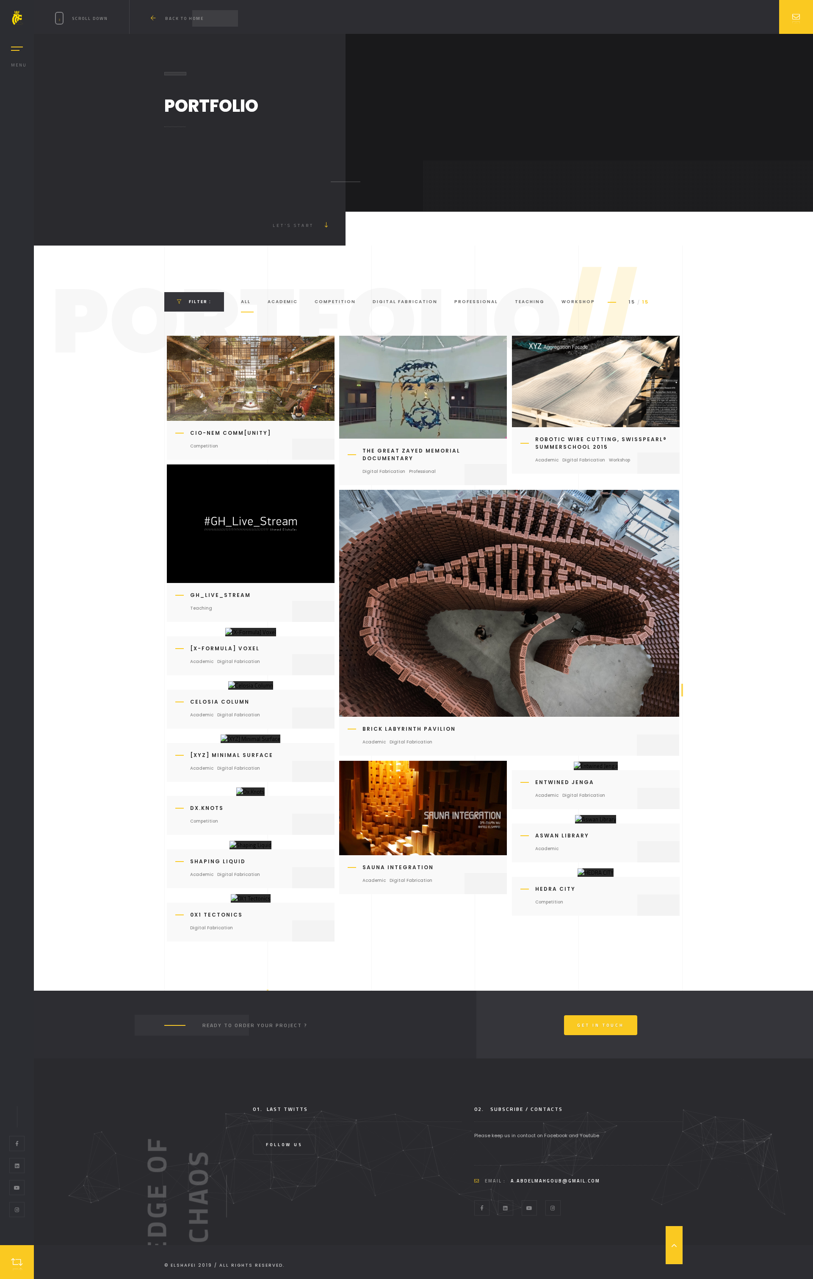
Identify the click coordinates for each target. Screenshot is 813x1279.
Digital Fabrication (405, 301)
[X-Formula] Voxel (225, 648)
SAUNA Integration (398, 867)
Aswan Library (562, 835)
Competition (335, 301)
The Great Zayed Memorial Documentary (411, 454)
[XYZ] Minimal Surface (231, 755)
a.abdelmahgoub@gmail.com (555, 1180)
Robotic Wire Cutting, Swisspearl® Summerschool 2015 (601, 443)
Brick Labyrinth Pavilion (409, 728)
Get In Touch (600, 1025)
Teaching (530, 301)
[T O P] (674, 1245)
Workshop (578, 301)
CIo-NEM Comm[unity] (230, 432)
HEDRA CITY (555, 888)
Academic (283, 301)
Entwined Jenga (564, 782)
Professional (476, 301)
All (246, 301)
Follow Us (284, 1144)
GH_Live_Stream (220, 595)
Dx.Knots (207, 808)
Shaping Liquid (218, 861)
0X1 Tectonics (216, 914)
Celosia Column (219, 701)
